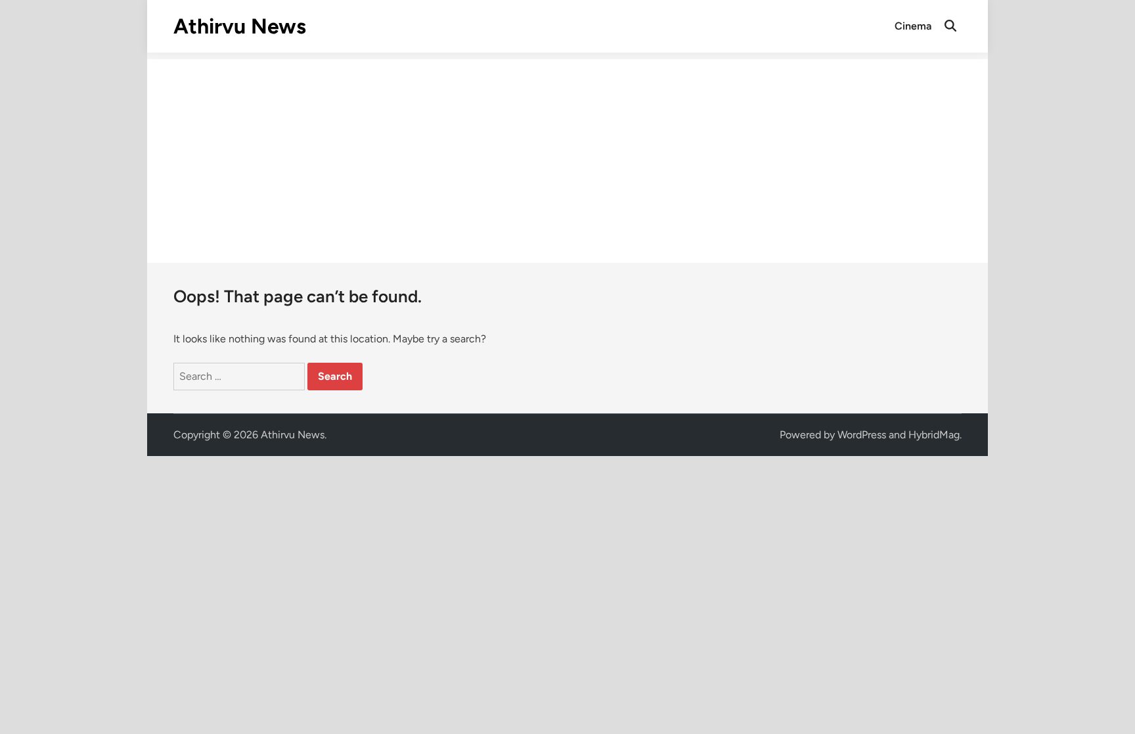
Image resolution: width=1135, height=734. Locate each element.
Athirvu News (239, 26)
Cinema (913, 26)
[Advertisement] (567, 151)
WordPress (861, 434)
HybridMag (934, 434)
